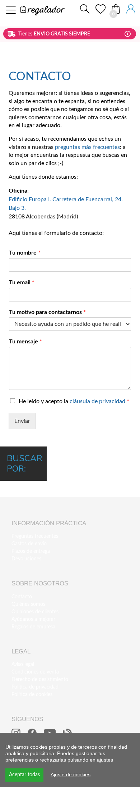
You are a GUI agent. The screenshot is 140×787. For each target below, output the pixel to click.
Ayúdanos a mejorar (33, 619)
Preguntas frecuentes (34, 536)
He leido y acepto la (74, 401)
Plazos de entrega (30, 551)
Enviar (22, 421)
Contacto (21, 596)
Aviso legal (22, 664)
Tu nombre (25, 253)
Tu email (21, 282)
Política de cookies (31, 694)
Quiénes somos (28, 604)
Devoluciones (26, 558)
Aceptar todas (24, 774)
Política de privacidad (35, 687)
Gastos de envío (29, 543)
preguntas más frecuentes (87, 147)
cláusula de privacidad (97, 401)
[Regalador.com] (42, 10)
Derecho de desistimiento (39, 679)
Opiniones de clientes (35, 611)
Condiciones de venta (35, 672)
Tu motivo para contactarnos (47, 312)
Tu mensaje (25, 341)
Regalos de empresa (33, 626)
